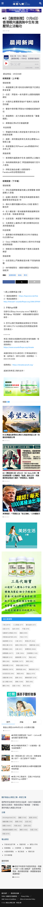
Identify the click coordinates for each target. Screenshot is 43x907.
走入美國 (8, 681)
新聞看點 (8, 653)
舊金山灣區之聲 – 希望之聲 (13, 902)
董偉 (18, 677)
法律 (27, 825)
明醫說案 (8, 657)
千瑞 (25, 629)
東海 (20, 275)
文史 (28, 821)
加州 (15, 629)
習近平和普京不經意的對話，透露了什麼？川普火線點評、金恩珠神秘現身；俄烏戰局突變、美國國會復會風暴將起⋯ (27, 870)
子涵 (24, 637)
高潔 (16, 685)
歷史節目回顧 (15, 893)
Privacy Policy (25, 896)
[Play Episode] (6, 63)
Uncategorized (9, 817)
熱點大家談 (22, 665)
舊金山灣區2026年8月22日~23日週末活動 (19, 727)
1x (15, 64)
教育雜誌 (8, 649)
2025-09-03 (16, 877)
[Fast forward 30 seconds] (19, 64)
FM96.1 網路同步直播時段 (9, 896)
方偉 (20, 653)
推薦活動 (8, 821)
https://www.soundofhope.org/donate (19, 347)
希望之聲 (8, 645)
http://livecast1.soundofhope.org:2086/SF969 (22, 302)
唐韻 (24, 633)
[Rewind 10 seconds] (11, 64)
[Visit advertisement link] (21, 12)
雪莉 (29, 681)
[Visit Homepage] (21, 3)
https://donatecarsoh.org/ (23, 365)
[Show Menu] (3, 3)
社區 (33, 829)
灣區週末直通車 (10, 829)
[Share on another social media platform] (34, 282)
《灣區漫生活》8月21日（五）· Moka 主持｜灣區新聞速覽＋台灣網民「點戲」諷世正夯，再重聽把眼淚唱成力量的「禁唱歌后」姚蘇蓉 (21, 475)
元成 (6, 629)
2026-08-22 (6, 440)
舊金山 (31, 673)
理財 (24, 829)
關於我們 (4, 893)
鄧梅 (19, 681)
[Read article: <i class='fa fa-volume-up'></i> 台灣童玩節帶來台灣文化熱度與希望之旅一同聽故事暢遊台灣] (21, 419)
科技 (6, 833)
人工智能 (18, 625)
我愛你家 (34, 645)
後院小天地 (21, 645)
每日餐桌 (17, 661)
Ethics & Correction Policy (27, 899)
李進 (32, 657)
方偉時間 (32, 653)
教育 (18, 821)
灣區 (29, 661)
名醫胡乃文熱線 (10, 633)
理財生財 (34, 669)
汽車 (17, 825)
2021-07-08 (6, 31)
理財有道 (21, 669)
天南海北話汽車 (10, 637)
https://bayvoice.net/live (28, 296)
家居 (33, 817)
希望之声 (30, 641)
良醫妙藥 (8, 677)
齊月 (25, 275)
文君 (18, 649)
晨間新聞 (12, 275)
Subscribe (28, 68)
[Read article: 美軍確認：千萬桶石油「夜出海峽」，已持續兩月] (21, 498)
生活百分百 (8, 673)
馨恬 (6, 685)
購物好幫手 (31, 677)
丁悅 (6, 625)
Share (37, 68)
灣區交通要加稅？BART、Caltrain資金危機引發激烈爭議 (26, 736)
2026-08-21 (6, 517)
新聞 (5, 430)
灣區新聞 (8, 665)
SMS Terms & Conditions (9, 899)
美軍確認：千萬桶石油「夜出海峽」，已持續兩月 (21, 514)
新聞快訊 (30, 649)
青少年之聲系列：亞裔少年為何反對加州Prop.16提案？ (25, 778)
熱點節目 (8, 669)
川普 (18, 641)
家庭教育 (8, 641)
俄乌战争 (31, 625)
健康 (22, 817)
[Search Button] (40, 3)
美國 (20, 673)
